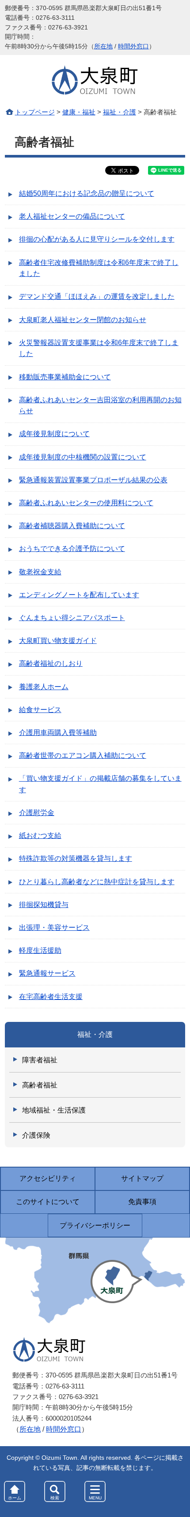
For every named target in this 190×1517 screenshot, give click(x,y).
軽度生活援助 (40, 950)
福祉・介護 (119, 112)
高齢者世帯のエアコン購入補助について (82, 755)
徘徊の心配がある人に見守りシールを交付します (97, 239)
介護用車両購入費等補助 (58, 732)
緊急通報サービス (47, 973)
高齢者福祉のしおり (51, 663)
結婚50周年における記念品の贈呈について (86, 193)
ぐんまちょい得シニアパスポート (72, 617)
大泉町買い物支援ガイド (58, 640)
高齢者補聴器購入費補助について (72, 525)
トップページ (35, 112)
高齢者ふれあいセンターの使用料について (86, 503)
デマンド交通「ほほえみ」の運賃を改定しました (97, 296)
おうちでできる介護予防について (72, 548)
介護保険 (36, 1135)
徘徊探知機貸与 (43, 904)
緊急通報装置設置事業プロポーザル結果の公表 (93, 480)
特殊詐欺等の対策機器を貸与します (75, 858)
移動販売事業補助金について (65, 377)
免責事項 (142, 1201)
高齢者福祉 (39, 1085)
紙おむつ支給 (40, 835)
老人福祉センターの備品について (72, 216)
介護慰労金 (36, 812)
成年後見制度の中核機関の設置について (82, 457)
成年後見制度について (54, 433)
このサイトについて (48, 1201)
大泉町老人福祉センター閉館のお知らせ (82, 319)
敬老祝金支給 (40, 572)
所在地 (103, 46)
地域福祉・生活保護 (54, 1110)
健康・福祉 (78, 112)
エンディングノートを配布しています (79, 595)
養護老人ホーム (43, 687)
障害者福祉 (39, 1060)
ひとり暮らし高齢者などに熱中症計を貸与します (97, 881)
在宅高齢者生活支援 (51, 996)
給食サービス (40, 709)
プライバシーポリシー (95, 1225)
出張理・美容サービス (54, 927)
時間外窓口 (133, 46)
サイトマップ (142, 1178)
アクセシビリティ (47, 1178)
